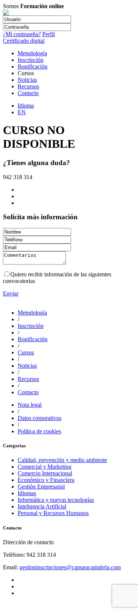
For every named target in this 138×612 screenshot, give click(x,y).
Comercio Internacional (45, 473)
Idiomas (27, 493)
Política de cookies (39, 431)
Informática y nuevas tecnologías (56, 500)
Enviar (10, 293)
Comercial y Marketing (44, 467)
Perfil (48, 34)
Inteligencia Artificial (42, 506)
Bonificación (32, 66)
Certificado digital (24, 41)
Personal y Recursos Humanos (53, 513)
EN (22, 112)
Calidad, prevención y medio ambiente (62, 460)
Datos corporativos (39, 418)
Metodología (32, 53)
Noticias (27, 80)
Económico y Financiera (46, 480)
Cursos (26, 352)
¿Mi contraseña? (22, 34)
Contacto (28, 93)
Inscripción (30, 60)
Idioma (26, 105)
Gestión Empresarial (41, 486)
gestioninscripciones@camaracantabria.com (70, 567)
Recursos (28, 86)
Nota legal (30, 405)
